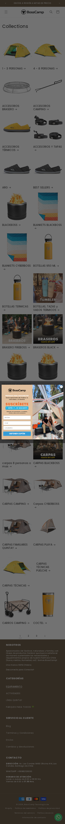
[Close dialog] (61, 386)
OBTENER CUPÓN (17, 433)
